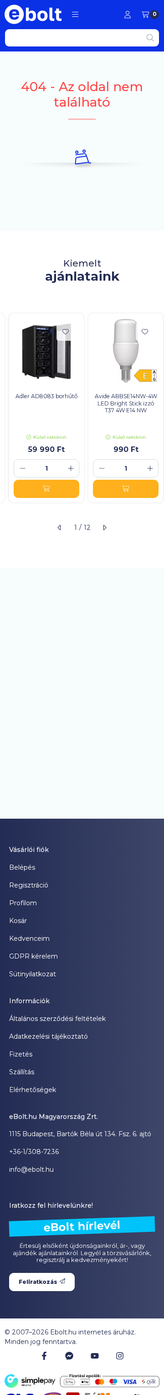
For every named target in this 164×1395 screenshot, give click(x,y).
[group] (82, 408)
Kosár (18, 921)
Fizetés (20, 1054)
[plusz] (70, 468)
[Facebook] (44, 1356)
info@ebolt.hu (31, 1169)
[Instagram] (120, 1356)
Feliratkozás (38, 1281)
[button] (75, 14)
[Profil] (127, 14)
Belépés (22, 867)
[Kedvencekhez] (65, 332)
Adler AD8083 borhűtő (46, 396)
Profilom (23, 903)
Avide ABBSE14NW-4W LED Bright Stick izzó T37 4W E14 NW (126, 403)
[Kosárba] (46, 489)
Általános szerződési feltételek (57, 1019)
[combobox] (82, 38)
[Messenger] (69, 1356)
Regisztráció (28, 885)
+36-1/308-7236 (34, 1152)
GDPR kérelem (33, 956)
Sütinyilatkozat (32, 974)
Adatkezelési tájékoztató (48, 1036)
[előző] (60, 527)
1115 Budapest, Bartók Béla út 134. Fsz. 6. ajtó (80, 1134)
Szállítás (21, 1072)
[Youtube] (95, 1356)
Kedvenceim (29, 938)
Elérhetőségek (32, 1090)
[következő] (104, 527)
